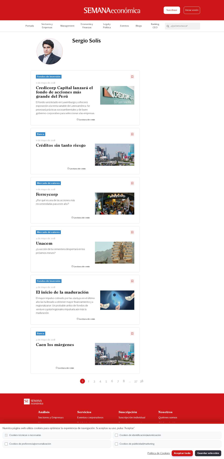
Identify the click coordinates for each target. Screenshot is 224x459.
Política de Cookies (159, 453)
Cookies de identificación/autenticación (140, 435)
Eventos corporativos (90, 417)
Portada (30, 26)
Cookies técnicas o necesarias (25, 435)
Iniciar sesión (191, 10)
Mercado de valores (48, 183)
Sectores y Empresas (47, 26)
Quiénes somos (167, 417)
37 (135, 381)
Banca (40, 134)
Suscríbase (171, 10)
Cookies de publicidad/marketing (137, 444)
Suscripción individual (132, 417)
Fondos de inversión (48, 77)
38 (141, 381)
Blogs (139, 26)
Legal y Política (107, 26)
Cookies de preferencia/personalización (30, 444)
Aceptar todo (182, 453)
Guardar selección (208, 453)
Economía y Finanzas (87, 26)
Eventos (124, 26)
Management (67, 26)
